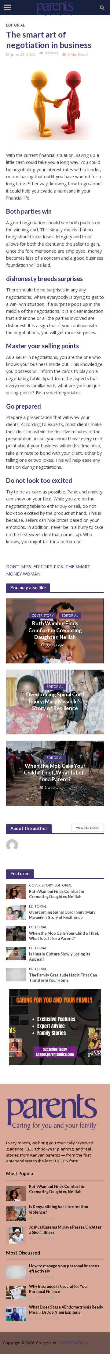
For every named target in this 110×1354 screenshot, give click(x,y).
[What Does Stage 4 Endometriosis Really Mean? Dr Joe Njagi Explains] (16, 1313)
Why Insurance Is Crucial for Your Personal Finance (58, 1289)
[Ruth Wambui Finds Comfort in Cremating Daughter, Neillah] (16, 891)
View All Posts (87, 827)
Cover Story (43, 615)
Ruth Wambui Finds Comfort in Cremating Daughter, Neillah (55, 630)
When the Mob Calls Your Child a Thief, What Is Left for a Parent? (55, 773)
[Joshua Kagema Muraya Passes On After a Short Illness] (16, 1234)
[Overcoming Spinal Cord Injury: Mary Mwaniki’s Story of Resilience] (16, 912)
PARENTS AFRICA (72, 1342)
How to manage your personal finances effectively (64, 1268)
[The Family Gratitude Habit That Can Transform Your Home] (16, 974)
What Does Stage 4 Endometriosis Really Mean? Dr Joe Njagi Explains (66, 1310)
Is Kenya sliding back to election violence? (58, 1209)
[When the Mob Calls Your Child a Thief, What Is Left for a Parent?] (16, 933)
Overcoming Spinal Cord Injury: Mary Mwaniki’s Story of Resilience (55, 701)
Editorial (15, 25)
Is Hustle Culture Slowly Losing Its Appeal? (59, 957)
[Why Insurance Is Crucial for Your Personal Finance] (16, 1292)
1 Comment (44, 1277)
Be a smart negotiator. (58, 392)
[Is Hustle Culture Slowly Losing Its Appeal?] (16, 953)
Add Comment (46, 1318)
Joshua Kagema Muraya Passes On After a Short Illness (65, 1230)
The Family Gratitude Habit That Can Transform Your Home (63, 978)
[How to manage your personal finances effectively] (16, 1271)
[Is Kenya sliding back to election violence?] (16, 1213)
